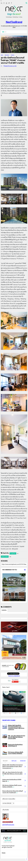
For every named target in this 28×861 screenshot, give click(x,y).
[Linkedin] (1, 3)
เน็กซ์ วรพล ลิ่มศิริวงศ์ (7, 822)
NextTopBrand (14, 22)
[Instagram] (4, 3)
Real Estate (7, 55)
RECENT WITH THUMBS (8, 720)
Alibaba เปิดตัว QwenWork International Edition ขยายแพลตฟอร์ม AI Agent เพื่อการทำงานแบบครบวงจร (16, 727)
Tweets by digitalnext (14, 676)
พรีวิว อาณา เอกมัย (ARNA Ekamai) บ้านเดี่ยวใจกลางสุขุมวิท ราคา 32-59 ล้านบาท (14, 597)
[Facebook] (11, 3)
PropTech (12, 55)
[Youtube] (6, 3)
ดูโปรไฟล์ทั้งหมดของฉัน (8, 825)
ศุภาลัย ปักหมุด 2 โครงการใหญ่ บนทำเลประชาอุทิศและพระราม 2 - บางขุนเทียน (13, 583)
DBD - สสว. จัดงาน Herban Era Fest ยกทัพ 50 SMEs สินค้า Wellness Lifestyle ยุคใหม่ (16, 737)
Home (2, 55)
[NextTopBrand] (14, 17)
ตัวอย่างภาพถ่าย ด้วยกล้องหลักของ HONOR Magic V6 (15, 745)
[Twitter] (9, 3)
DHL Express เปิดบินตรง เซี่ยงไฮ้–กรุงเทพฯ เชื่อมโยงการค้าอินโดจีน (15, 752)
